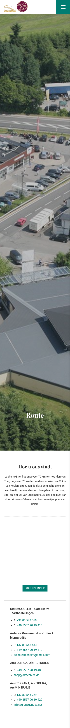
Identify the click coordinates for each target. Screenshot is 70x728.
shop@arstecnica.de (26, 675)
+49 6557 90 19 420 (29, 699)
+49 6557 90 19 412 (29, 650)
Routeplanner (35, 588)
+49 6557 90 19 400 (29, 670)
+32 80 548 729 (27, 695)
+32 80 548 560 (27, 620)
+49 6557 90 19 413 (29, 625)
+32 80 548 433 (27, 645)
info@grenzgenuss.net (28, 704)
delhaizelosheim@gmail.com (32, 655)
